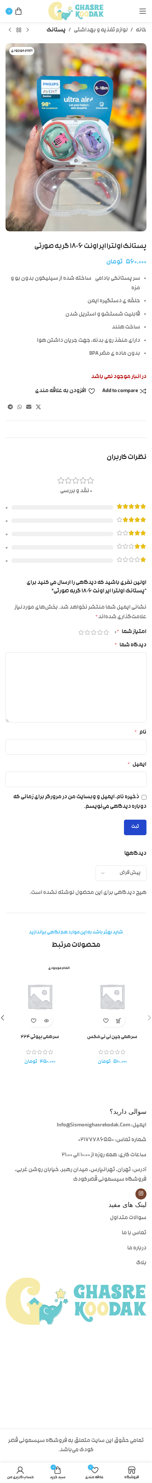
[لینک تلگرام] (10, 407)
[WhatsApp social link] (19, 407)
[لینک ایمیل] (29, 407)
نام (140, 733)
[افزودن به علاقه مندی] (105, 1020)
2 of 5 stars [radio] (100, 632)
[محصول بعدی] (10, 30)
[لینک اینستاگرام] (140, 1194)
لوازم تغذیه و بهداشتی (101, 30)
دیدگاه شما (130, 645)
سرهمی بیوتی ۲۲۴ (40, 1037)
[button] (118, 1020)
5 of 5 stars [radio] (81, 632)
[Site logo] (76, 11)
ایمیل (137, 765)
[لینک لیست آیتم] (114, 1218)
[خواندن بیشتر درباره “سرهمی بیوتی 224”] (46, 1020)
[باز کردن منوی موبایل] (142, 11)
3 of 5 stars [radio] (93, 632)
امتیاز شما (131, 632)
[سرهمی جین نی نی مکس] (112, 996)
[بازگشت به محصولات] (18, 30)
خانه (141, 30)
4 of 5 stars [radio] (87, 632)
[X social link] (38, 407)
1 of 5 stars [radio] (106, 632)
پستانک (56, 30)
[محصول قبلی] (27, 30)
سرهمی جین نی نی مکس (112, 1037)
